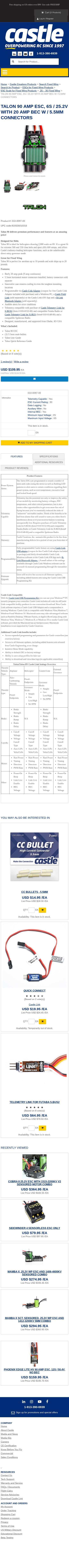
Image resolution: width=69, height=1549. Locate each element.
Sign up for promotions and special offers (36, 1412)
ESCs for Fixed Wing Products (37, 87)
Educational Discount (11, 1533)
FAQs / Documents (10, 1487)
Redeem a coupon (10, 1518)
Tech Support (7, 1479)
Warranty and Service (12, 1483)
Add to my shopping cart (36, 442)
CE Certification (9, 1445)
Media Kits (6, 1438)
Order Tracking (8, 1510)
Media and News (9, 1434)
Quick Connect (35, 990)
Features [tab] (16, 456)
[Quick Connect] (34, 955)
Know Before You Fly (11, 1449)
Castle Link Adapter (31, 291)
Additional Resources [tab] (49, 462)
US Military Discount (11, 1530)
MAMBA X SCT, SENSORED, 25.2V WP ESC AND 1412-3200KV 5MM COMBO (34, 1319)
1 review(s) (6, 361)
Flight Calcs (7, 1490)
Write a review (21, 361)
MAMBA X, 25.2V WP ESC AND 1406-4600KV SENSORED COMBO (35, 1273)
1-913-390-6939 (47, 53)
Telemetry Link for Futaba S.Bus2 (35, 1102)
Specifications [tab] (48, 456)
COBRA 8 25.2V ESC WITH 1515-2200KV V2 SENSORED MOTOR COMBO (34, 1183)
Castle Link (34, 1004)
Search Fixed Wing (48, 84)
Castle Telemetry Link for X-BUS (20, 314)
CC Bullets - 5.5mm (34, 892)
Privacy (4, 1522)
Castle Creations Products (23, 84)
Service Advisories (10, 1494)
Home (4, 84)
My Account (7, 1506)
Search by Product (10, 87)
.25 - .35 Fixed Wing (49, 90)
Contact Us (6, 1475)
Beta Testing (7, 1537)
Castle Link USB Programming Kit (24, 598)
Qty (25, 910)
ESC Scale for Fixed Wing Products (19, 90)
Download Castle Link (12, 1498)
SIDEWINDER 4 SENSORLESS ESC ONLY (34, 1228)
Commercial (7, 1453)
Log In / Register (46, 19)
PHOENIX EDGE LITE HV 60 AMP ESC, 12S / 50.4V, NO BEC (34, 1371)
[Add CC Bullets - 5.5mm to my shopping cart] (42, 910)
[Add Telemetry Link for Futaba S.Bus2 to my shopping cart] (42, 1128)
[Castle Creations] (34, 33)
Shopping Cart (8, 1514)
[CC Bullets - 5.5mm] (34, 856)
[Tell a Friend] (34, 379)
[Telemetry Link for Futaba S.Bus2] (34, 1067)
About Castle (7, 1430)
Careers (5, 1441)
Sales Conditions (9, 1457)
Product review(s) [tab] (16, 468)
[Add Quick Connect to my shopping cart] (42, 1021)
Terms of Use (7, 1526)
